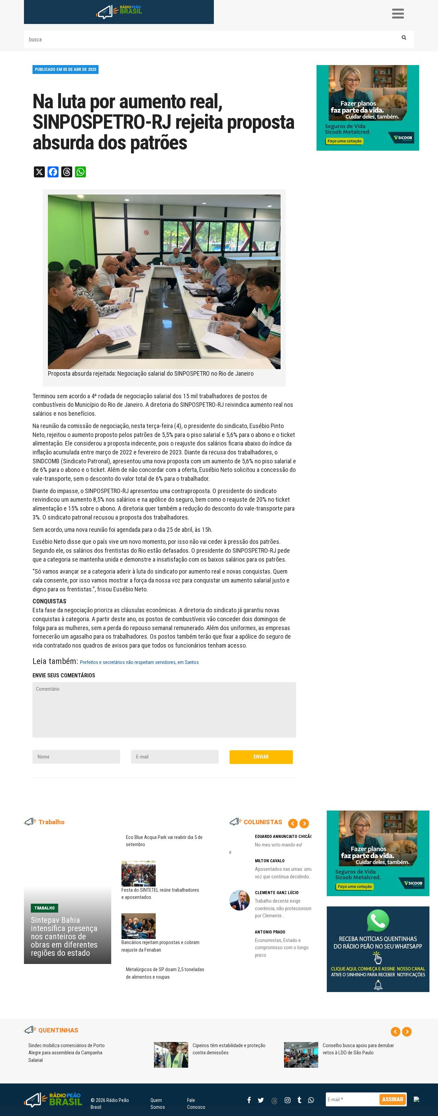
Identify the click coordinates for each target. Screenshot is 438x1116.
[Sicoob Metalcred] (368, 107)
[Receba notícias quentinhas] (378, 943)
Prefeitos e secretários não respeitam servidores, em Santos (139, 662)
